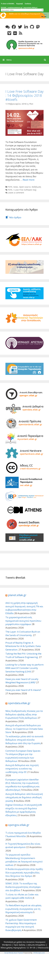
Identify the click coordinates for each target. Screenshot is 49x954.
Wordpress (7, 945)
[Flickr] (15, 33)
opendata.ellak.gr (19, 703)
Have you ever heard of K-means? (23, 689)
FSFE (10, 187)
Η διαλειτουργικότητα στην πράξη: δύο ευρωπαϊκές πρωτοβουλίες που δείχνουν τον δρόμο (24, 872)
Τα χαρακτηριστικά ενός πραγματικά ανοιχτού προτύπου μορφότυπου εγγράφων (23, 621)
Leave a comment (16, 192)
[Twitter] (20, 27)
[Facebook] (14, 27)
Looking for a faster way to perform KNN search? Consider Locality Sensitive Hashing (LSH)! (24, 668)
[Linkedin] (26, 27)
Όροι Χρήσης (19, 945)
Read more (28, 179)
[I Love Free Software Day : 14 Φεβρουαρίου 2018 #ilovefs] (24, 122)
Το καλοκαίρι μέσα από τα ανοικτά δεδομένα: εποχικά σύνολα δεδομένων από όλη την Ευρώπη (24, 740)
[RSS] (20, 33)
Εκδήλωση (36, 187)
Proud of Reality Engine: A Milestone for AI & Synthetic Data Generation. (23, 646)
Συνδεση (28, 3)
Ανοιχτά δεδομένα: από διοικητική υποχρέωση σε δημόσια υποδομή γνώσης (24, 797)
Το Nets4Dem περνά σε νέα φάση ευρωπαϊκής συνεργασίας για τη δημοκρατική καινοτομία (23, 909)
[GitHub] (32, 27)
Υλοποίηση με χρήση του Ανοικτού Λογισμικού (24, 942)
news (15, 187)
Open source (25, 187)
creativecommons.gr (15, 7)
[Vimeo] (9, 33)
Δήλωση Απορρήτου (36, 945)
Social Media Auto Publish (13, 953)
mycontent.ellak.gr (30, 7)
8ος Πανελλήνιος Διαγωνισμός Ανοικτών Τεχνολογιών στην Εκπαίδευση (24, 16)
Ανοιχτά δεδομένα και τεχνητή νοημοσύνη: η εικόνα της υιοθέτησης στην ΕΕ (22, 769)
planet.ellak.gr (17, 595)
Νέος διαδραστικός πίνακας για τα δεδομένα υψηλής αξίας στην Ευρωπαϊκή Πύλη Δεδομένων (24, 714)
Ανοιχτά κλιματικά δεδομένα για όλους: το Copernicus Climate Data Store (24, 729)
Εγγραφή (19, 3)
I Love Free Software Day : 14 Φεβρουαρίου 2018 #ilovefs (24, 95)
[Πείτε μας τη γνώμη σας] (7, 27)
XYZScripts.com (39, 953)
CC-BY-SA (31, 947)
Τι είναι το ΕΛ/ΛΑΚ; (7, 3)
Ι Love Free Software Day (24, 190)
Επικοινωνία (43, 947)
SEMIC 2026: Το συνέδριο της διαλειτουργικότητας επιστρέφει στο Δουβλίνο (23, 887)
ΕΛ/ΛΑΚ (3, 7)
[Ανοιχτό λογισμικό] (24, 44)
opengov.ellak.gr (18, 825)
